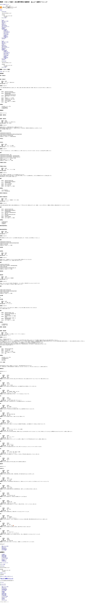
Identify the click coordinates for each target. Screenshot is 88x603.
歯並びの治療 (6, 53)
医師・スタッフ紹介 (5, 546)
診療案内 (3, 591)
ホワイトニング (6, 54)
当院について (4, 587)
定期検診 (5, 35)
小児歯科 (3, 554)
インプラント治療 (7, 52)
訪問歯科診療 (6, 36)
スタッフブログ (4, 600)
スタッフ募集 (4, 590)
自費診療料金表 (4, 589)
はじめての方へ (4, 588)
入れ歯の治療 (6, 34)
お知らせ (3, 599)
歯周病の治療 (6, 51)
